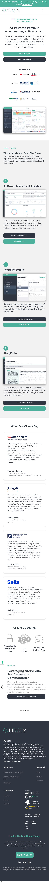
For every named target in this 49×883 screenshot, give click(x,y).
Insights (39, 776)
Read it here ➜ (27, 4)
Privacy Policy (26, 822)
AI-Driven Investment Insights (13, 773)
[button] (21, 710)
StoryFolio (7, 783)
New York (6, 761)
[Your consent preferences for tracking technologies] (2, 662)
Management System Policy (37, 815)
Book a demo (24, 54)
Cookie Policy (26, 827)
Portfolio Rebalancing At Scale (11, 778)
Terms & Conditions (34, 822)
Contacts (6, 804)
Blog (38, 773)
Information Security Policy (28, 815)
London (14, 761)
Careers (6, 800)
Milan (19, 761)
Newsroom (40, 780)
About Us (6, 796)
